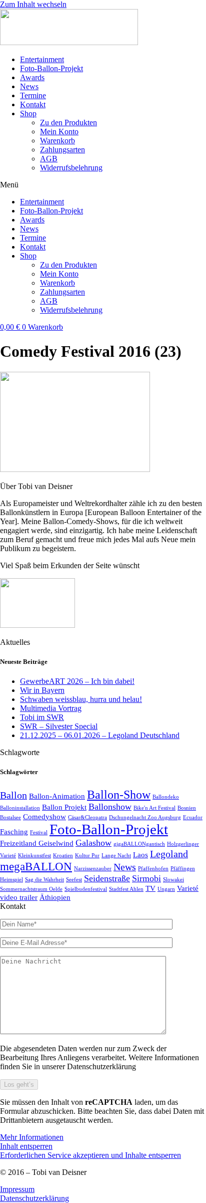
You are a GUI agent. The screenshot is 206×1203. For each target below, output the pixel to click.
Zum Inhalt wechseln (33, 4)
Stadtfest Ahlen (126, 889)
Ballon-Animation (57, 796)
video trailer (19, 897)
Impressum (17, 1189)
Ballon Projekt (64, 807)
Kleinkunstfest (34, 855)
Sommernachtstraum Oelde (31, 889)
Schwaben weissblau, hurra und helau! (81, 699)
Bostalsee (10, 817)
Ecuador (192, 817)
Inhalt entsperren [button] (26, 1146)
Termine (33, 95)
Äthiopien (55, 897)
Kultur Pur (87, 855)
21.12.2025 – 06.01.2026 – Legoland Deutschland (100, 735)
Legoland (169, 853)
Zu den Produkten (68, 122)
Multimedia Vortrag (51, 708)
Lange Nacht (116, 855)
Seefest (74, 879)
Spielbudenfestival (85, 889)
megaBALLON (36, 866)
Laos (140, 855)
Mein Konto (59, 131)
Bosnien (187, 808)
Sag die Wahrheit (44, 879)
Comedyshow (44, 817)
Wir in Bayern (42, 690)
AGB (49, 158)
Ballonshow (110, 807)
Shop (28, 113)
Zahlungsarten (62, 149)
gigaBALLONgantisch (139, 844)
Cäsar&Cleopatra (87, 817)
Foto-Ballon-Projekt (51, 68)
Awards (32, 77)
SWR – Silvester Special (59, 726)
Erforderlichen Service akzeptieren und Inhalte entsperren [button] (90, 1155)
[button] (103, 184)
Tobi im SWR (42, 717)
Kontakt (33, 104)
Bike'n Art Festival (155, 808)
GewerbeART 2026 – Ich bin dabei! (77, 681)
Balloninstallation (20, 808)
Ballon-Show (118, 794)
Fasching (14, 832)
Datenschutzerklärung (34, 1198)
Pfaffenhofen (153, 868)
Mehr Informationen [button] (32, 1137)
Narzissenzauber (93, 868)
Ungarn (166, 889)
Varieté (187, 888)
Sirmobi (146, 878)
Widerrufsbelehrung (71, 167)
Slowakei (173, 879)
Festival (39, 832)
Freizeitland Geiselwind (37, 843)
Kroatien (63, 855)
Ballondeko (165, 797)
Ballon (13, 795)
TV (151, 888)
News (29, 86)
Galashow (94, 843)
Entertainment (42, 59)
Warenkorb (57, 140)
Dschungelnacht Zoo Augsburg (145, 817)
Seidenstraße (107, 878)
